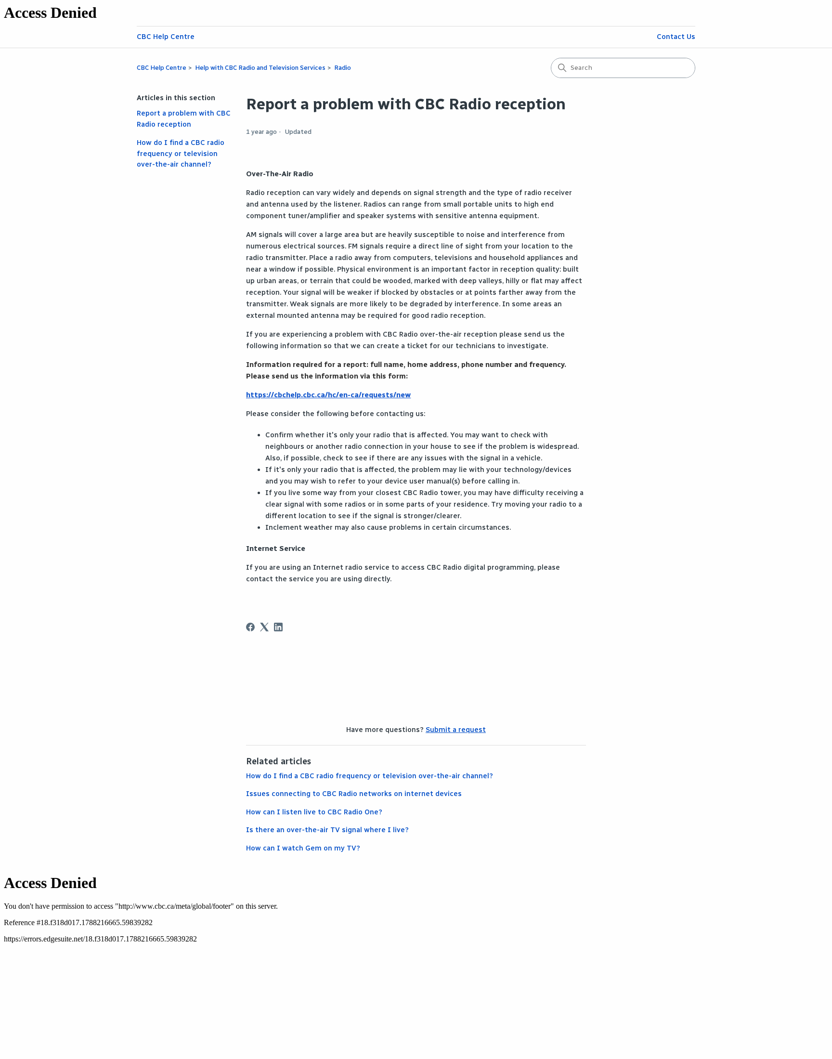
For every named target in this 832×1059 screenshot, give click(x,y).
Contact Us (676, 36)
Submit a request (456, 729)
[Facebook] (250, 627)
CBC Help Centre (166, 36)
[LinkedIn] (278, 627)
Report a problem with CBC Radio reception (184, 119)
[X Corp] (264, 627)
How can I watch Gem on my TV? (303, 848)
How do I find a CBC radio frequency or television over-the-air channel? (180, 153)
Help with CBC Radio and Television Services (260, 67)
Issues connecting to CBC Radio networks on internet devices (354, 793)
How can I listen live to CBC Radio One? (314, 812)
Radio (342, 67)
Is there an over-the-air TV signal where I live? (327, 829)
